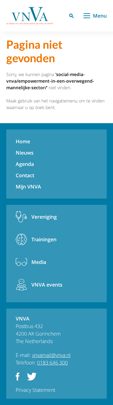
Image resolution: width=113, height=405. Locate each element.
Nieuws (25, 152)
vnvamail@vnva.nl (51, 355)
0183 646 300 (52, 362)
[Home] (29, 16)
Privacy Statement (35, 389)
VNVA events (46, 284)
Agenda (25, 164)
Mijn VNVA (28, 186)
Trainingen (43, 239)
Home (23, 141)
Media (38, 262)
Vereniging (44, 216)
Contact (25, 175)
